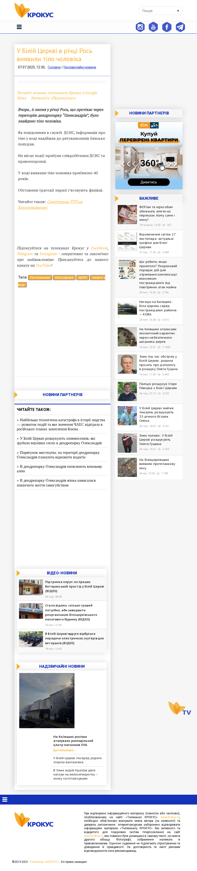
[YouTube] (153, 26)
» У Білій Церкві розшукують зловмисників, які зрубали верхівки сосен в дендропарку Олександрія (59, 440)
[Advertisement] (62, 332)
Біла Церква (64, 277)
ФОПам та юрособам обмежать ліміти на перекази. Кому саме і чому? (157, 213)
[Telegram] (180, 26)
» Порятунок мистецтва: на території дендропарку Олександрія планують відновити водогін (58, 454)
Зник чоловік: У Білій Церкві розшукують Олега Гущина (155, 439)
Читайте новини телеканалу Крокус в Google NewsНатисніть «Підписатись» (57, 95)
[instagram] (140, 26)
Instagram (48, 253)
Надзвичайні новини (80, 67)
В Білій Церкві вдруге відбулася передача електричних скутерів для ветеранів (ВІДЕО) (74, 638)
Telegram (25, 253)
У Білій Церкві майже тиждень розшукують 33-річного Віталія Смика (156, 414)
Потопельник (40, 277)
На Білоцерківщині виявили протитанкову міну (157, 464)
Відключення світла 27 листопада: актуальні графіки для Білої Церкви (157, 240)
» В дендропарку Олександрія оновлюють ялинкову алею (59, 468)
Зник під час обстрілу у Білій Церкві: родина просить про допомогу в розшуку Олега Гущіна (158, 362)
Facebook (99, 248)
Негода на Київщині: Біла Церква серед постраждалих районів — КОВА (158, 308)
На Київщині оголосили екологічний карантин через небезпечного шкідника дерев (157, 335)
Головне (54, 67)
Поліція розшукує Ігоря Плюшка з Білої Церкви (158, 386)
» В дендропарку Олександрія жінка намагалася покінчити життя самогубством (56, 482)
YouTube (43, 265)
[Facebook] (167, 26)
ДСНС (83, 277)
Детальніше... (64, 750)
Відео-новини (62, 573)
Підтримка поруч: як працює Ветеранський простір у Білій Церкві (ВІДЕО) (74, 586)
